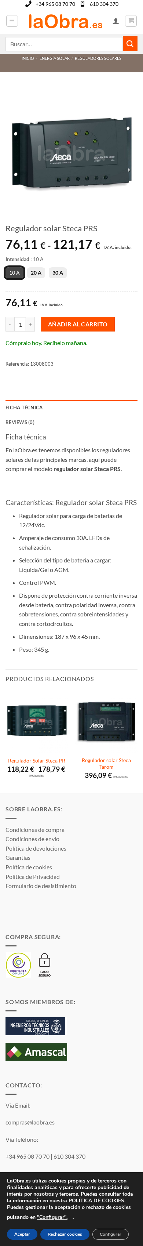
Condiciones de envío (32, 838)
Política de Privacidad (33, 876)
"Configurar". (52, 1217)
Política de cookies (29, 866)
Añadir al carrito (78, 324)
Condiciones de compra (35, 829)
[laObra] (65, 21)
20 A (36, 272)
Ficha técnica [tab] (24, 407)
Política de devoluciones (36, 848)
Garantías (18, 857)
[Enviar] (130, 43)
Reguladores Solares (98, 58)
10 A (14, 272)
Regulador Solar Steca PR (36, 761)
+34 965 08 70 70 (55, 4)
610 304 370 (104, 4)
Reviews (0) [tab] (20, 422)
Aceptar (22, 1235)
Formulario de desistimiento (41, 885)
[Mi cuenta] (116, 21)
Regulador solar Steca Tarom (106, 763)
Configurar (110, 1235)
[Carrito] (131, 21)
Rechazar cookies (65, 1235)
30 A (57, 272)
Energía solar (55, 58)
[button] (12, 21)
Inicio (28, 58)
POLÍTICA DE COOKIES (96, 1200)
